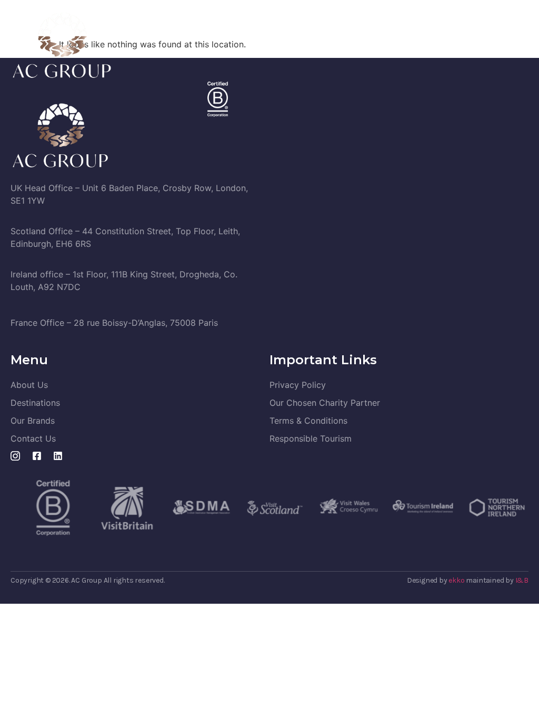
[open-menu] (522, 44)
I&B (521, 580)
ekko (456, 580)
